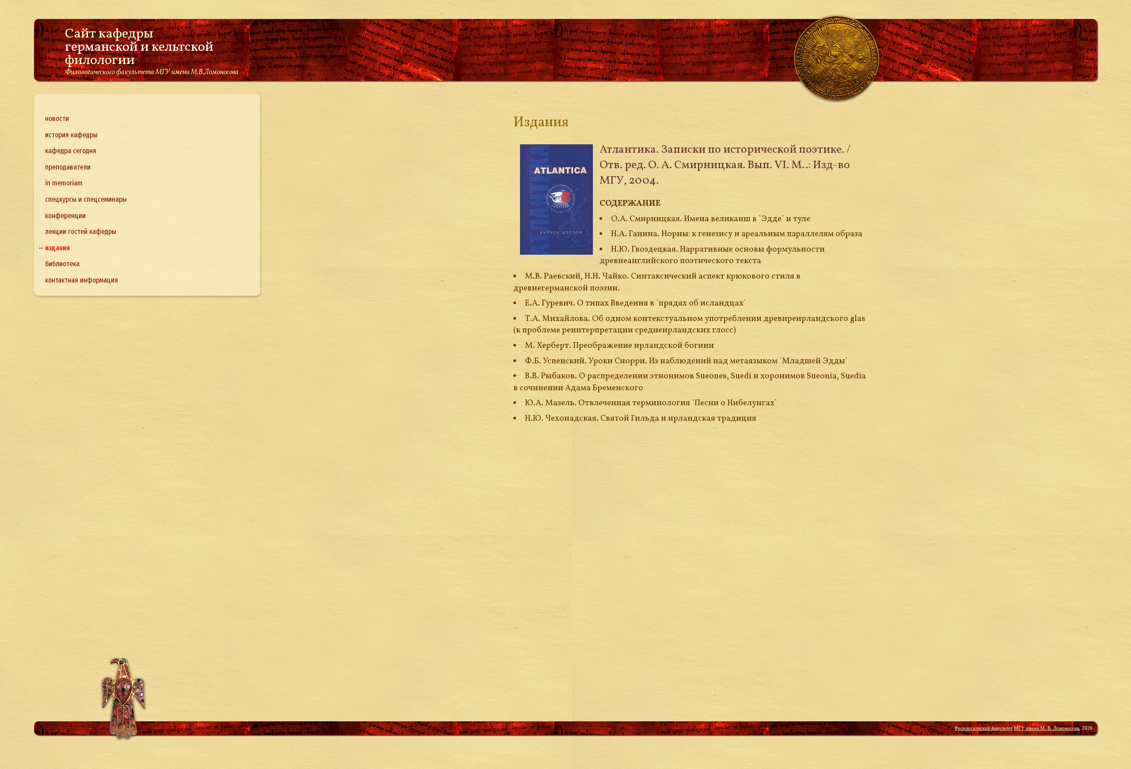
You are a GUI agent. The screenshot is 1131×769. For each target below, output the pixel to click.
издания (57, 248)
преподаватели (68, 167)
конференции (65, 215)
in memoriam (64, 183)
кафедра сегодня (70, 150)
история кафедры (71, 134)
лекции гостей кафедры (80, 231)
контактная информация (81, 280)
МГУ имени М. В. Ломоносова (1046, 728)
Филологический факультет (983, 728)
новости (57, 118)
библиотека (62, 263)
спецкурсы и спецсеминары (86, 199)
